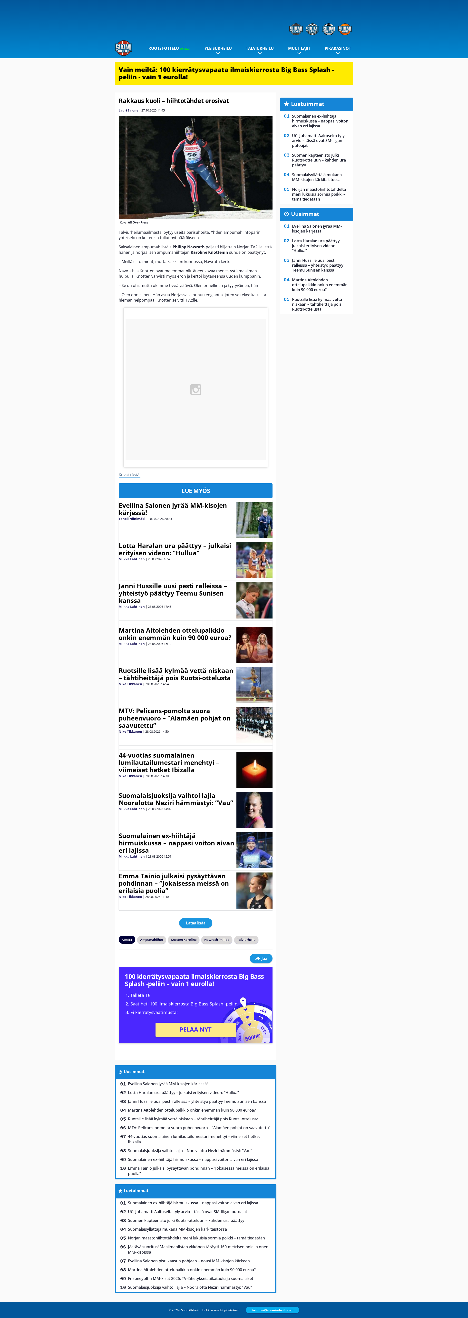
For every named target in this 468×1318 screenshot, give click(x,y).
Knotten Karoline (183, 939)
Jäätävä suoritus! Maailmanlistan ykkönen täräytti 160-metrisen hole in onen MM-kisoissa (198, 1249)
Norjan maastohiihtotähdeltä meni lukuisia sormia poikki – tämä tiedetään (196, 1238)
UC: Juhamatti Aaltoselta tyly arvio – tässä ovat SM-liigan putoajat (187, 1211)
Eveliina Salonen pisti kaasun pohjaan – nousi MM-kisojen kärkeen (189, 1261)
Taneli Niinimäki (132, 519)
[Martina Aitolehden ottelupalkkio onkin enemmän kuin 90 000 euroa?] (255, 645)
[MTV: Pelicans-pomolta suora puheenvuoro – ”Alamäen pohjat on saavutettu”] (254, 725)
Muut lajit (299, 48)
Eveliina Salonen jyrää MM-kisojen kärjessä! (173, 509)
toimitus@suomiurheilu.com (272, 1310)
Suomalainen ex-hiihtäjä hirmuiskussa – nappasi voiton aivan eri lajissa (176, 843)
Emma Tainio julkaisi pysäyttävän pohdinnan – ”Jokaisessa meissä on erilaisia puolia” (174, 883)
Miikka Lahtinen (132, 559)
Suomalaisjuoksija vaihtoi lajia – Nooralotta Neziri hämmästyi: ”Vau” (176, 799)
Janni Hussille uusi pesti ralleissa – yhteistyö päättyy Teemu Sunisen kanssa (173, 593)
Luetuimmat (136, 1190)
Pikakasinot (338, 48)
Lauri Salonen (130, 110)
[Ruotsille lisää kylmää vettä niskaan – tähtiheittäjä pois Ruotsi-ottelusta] (254, 685)
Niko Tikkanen (130, 684)
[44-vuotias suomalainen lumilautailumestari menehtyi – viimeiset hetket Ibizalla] (255, 770)
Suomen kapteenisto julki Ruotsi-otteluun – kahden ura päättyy (186, 1220)
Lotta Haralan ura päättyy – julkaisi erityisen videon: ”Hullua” (175, 549)
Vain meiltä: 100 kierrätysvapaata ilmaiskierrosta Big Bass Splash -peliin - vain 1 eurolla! (226, 73)
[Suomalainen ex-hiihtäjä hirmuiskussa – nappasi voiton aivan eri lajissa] (254, 850)
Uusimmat (134, 1071)
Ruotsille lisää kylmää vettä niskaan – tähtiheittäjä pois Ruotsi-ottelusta (176, 674)
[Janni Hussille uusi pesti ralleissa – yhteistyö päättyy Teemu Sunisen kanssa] (254, 600)
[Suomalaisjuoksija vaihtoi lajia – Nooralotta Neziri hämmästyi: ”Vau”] (254, 810)
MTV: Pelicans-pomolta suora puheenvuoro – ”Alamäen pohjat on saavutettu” (175, 718)
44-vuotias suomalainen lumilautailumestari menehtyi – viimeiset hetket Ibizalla (169, 762)
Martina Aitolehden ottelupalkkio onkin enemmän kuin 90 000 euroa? (175, 634)
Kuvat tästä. (129, 474)
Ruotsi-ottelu (169, 48)
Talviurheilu (260, 48)
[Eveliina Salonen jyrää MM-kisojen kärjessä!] (255, 520)
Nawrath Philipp (216, 939)
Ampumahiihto (151, 939)
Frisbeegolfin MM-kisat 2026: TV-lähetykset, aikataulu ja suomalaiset (190, 1278)
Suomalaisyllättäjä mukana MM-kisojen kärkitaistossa (177, 1229)
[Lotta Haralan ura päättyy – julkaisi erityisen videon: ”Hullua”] (254, 560)
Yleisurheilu (218, 48)
